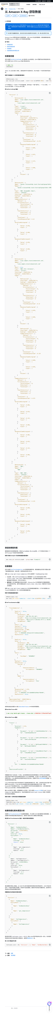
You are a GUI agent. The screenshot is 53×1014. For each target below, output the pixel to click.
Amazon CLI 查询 (38, 790)
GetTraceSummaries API (15, 814)
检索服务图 (10, 44)
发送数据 (13, 955)
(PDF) (9, 28)
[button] (8, 21)
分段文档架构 (42, 778)
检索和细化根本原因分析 (13, 50)
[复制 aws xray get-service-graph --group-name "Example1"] (50, 559)
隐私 (12, 1008)
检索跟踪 (9, 48)
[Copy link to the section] (4, 56)
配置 (12, 953)
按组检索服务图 (11, 46)
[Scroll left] (25, 4)
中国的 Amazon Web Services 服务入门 (40, 26)
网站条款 (15, 1008)
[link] (21, 8)
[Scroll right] (46, 4)
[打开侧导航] (2, 9)
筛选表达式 (30, 938)
